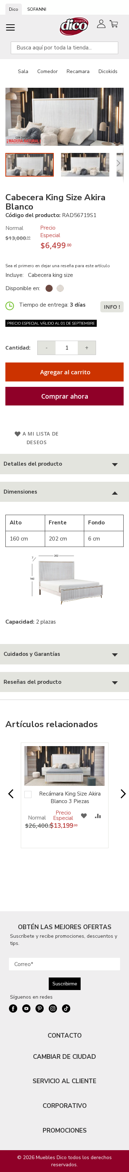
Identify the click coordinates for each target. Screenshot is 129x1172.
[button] (88, 165)
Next (121, 797)
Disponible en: (22, 288)
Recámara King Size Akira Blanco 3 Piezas (70, 797)
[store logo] (74, 26)
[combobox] (64, 48)
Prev (8, 797)
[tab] (64, 464)
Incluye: (16, 275)
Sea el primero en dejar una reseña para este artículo (57, 266)
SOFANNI (36, 9)
